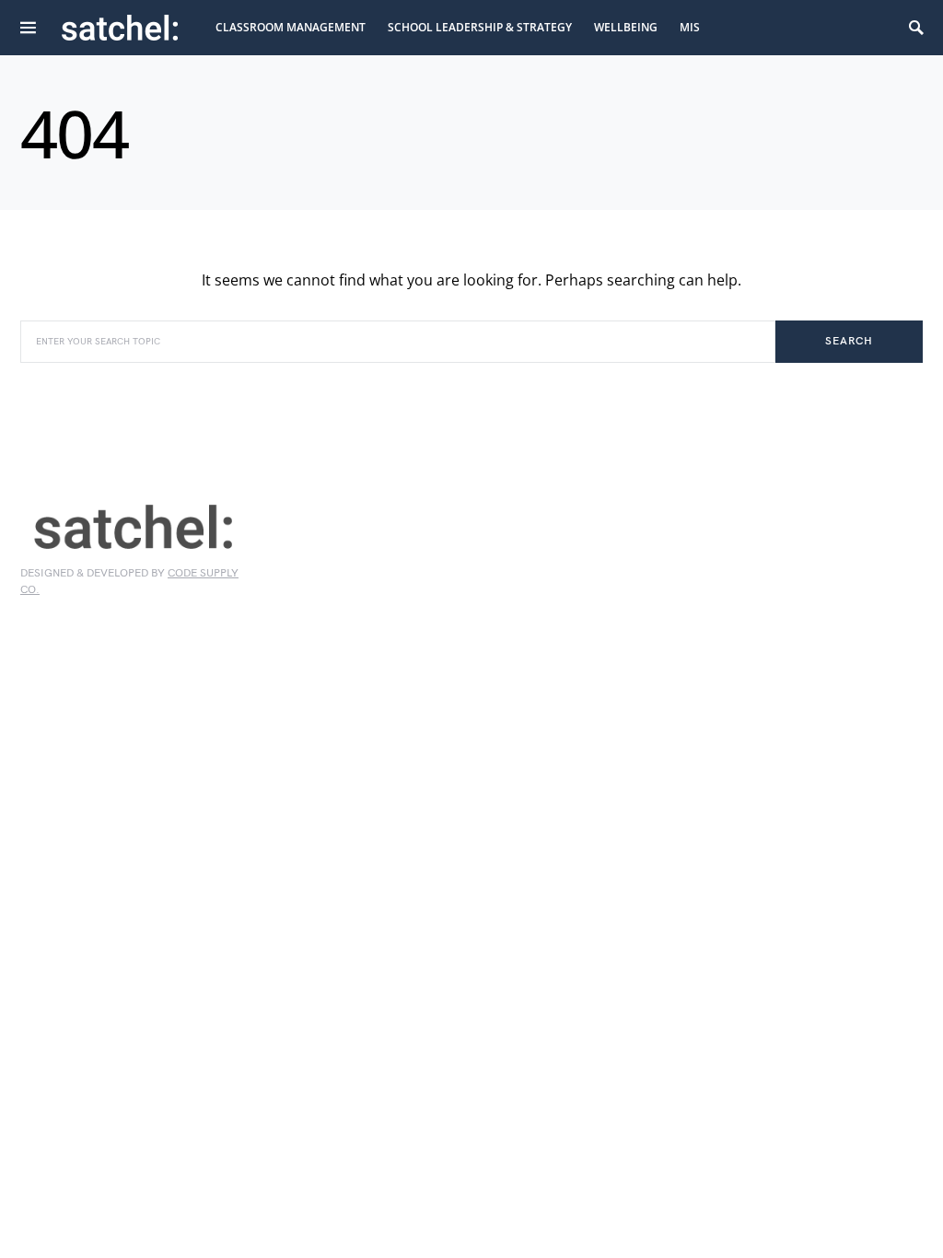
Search (848, 341)
